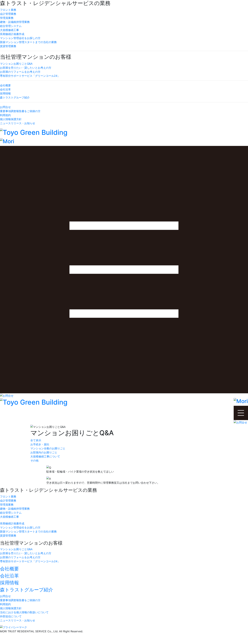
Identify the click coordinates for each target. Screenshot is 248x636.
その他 (34, 460)
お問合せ (5, 107)
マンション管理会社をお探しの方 (20, 38)
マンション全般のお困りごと (47, 448)
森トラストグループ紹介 (15, 97)
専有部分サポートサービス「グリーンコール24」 (30, 75)
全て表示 (35, 440)
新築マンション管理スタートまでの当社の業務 (28, 42)
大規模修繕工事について (45, 456)
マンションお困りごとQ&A (16, 63)
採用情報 (5, 93)
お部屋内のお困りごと (43, 452)
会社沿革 (5, 89)
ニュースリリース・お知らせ (17, 123)
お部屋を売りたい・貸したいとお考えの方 (25, 67)
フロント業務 (8, 9)
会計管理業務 (8, 13)
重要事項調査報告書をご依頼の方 (20, 111)
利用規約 (5, 115)
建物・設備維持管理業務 (15, 22)
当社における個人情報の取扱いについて (24, 612)
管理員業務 (6, 18)
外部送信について (11, 616)
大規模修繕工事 (9, 30)
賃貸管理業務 (8, 46)
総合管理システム (11, 26)
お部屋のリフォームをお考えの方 (20, 71)
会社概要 (5, 85)
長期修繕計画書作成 (12, 34)
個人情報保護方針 (11, 119)
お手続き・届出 (39, 444)
